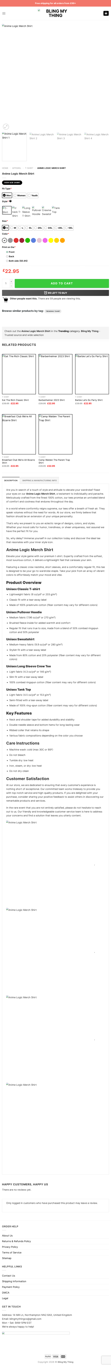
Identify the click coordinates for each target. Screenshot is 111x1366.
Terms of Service (11, 1252)
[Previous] (7, 77)
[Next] (103, 77)
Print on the (9, 247)
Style (6, 201)
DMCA (5, 1292)
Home (5, 168)
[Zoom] (6, 127)
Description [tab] (10, 480)
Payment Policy (11, 1287)
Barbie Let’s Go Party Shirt (89, 400)
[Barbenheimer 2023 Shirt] (55, 374)
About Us (7, 1235)
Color (5, 233)
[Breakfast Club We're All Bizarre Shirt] (19, 434)
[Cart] (106, 13)
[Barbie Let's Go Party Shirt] (92, 374)
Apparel (16, 168)
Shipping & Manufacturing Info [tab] (39, 480)
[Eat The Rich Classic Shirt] (19, 374)
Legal (5, 1298)
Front (11, 252)
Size (5, 221)
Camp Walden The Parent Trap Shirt (54, 461)
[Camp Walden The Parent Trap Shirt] (55, 434)
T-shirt (29, 168)
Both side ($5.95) (18, 260)
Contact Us (8, 1275)
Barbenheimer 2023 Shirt (52, 400)
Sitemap (6, 1258)
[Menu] (4, 13)
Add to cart (62, 283)
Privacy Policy (10, 1246)
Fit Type (7, 188)
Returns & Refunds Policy (16, 1241)
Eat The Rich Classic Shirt (15, 400)
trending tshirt (53, 311)
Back (11, 256)
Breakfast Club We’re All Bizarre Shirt (18, 461)
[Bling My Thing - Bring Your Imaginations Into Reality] (55, 13)
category (69, 331)
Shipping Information (14, 1281)
